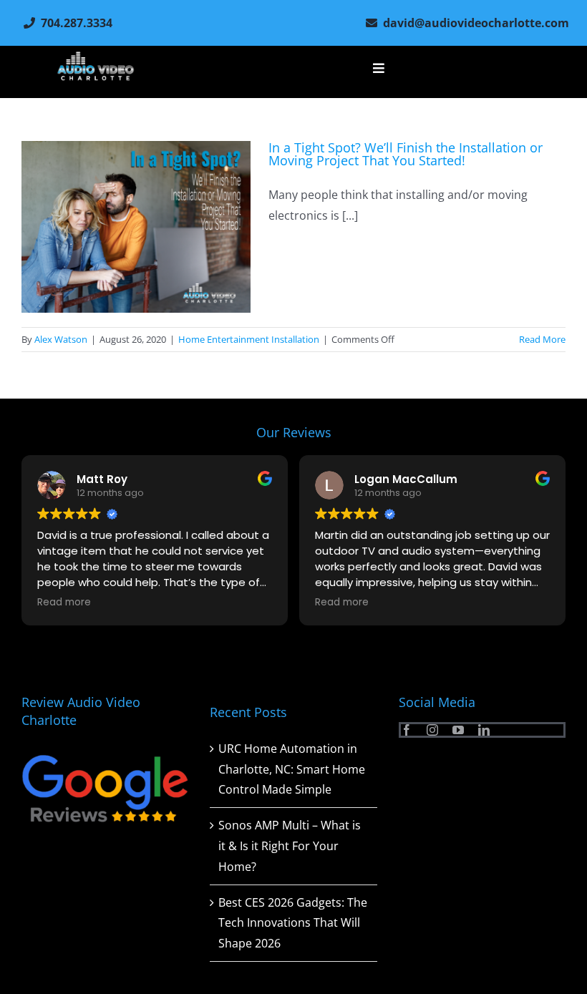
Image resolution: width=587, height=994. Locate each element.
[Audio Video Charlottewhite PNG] (96, 57)
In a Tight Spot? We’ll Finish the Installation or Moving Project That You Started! (405, 154)
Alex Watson (60, 339)
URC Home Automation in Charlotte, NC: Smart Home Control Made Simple (291, 769)
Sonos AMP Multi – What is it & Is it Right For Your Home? (289, 845)
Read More (542, 339)
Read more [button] (271, 602)
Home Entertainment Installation (248, 339)
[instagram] (432, 730)
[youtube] (458, 730)
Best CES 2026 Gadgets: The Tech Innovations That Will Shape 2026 (292, 923)
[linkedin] (484, 730)
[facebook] (406, 730)
